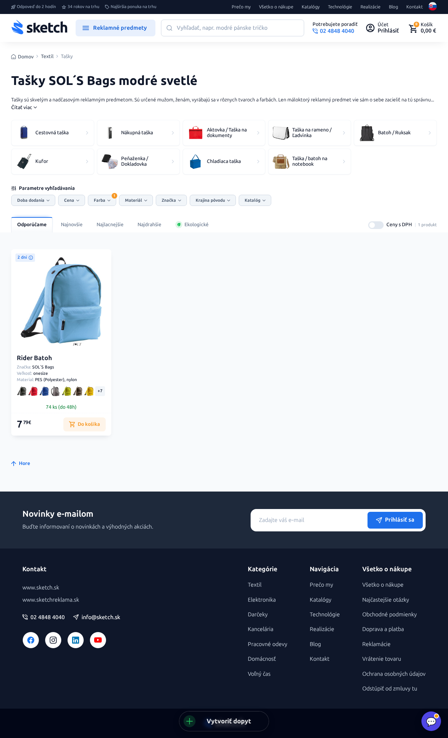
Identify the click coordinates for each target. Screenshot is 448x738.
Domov (26, 57)
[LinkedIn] (75, 640)
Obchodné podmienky (389, 614)
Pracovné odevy (267, 644)
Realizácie (370, 7)
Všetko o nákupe (276, 7)
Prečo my (241, 7)
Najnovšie (72, 225)
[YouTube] (98, 640)
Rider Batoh (34, 358)
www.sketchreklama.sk (50, 599)
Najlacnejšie (110, 225)
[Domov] (39, 28)
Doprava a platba (383, 629)
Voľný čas (259, 674)
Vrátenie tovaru (381, 658)
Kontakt (414, 7)
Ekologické (196, 225)
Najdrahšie (149, 225)
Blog (393, 7)
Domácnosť (262, 658)
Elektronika (262, 599)
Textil (47, 56)
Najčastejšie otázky (385, 599)
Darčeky (258, 614)
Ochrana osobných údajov (394, 674)
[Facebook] (30, 640)
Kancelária (260, 629)
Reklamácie (376, 644)
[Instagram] (53, 640)
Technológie (340, 7)
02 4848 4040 (47, 617)
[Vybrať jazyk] (432, 7)
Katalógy (311, 7)
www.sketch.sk (40, 587)
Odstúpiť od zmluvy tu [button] (389, 688)
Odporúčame (32, 225)
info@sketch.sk (101, 617)
